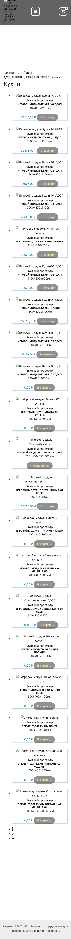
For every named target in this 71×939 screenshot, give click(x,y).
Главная (9, 73)
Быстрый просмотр (39, 100)
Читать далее (39, 466)
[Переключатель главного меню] (35, 11)
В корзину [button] (47, 117)
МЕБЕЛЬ (18, 77)
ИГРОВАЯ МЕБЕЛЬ (38, 77)
